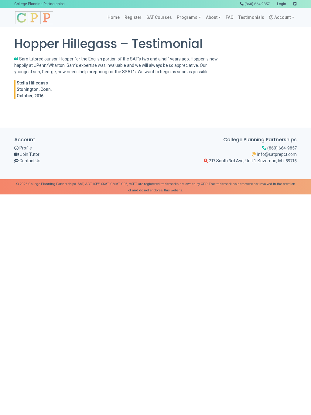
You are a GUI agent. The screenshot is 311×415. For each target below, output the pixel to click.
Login (281, 4)
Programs (187, 17)
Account (282, 17)
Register (133, 17)
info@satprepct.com (276, 154)
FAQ (230, 17)
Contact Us (29, 160)
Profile (25, 148)
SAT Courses (159, 17)
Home (114, 17)
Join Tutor (29, 154)
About (211, 17)
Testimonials (251, 17)
